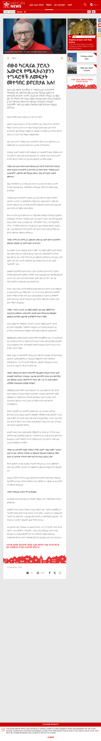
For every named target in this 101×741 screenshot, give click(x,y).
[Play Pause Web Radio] (25, 12)
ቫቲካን (49, 4)
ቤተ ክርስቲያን (59, 4)
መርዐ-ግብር (93, 11)
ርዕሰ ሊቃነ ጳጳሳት (37, 4)
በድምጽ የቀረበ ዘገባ (89, 11)
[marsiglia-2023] (62, 58)
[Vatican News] (15, 5)
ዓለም (70, 4)
